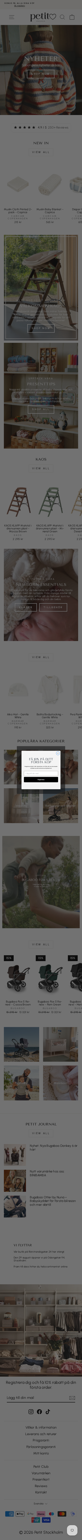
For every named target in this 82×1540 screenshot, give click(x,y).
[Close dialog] (58, 753)
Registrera (41, 779)
